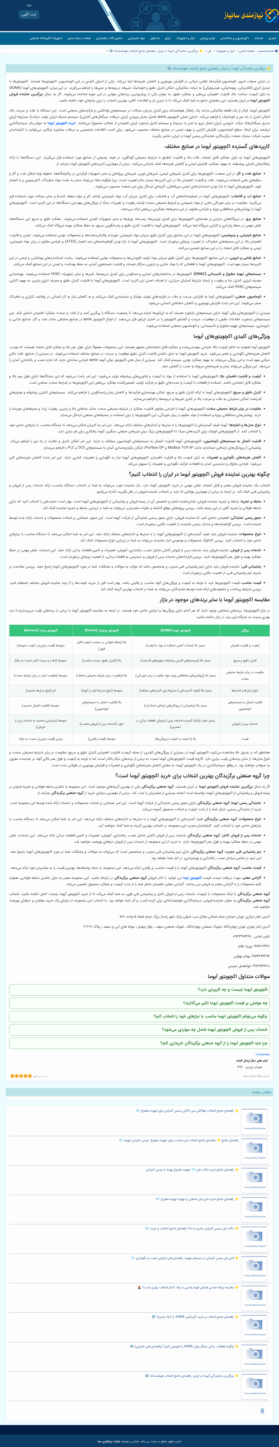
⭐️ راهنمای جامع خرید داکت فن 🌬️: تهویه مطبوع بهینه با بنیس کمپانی (192, 1169)
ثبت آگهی (29, 14)
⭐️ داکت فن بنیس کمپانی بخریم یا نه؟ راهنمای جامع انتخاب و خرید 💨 (192, 1228)
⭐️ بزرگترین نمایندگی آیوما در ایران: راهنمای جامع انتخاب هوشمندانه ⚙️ (155, 51)
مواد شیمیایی (136, 38)
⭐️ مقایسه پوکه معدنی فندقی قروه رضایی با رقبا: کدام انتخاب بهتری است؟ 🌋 (188, 1287)
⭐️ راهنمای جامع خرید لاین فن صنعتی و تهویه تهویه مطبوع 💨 (197, 1199)
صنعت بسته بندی (79, 38)
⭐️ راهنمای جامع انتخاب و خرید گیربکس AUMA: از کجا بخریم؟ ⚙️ (195, 1316)
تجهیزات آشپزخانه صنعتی (46, 38)
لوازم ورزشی (207, 38)
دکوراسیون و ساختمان (234, 38)
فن (209, 51)
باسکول (155, 38)
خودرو (272, 38)
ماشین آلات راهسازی (109, 38)
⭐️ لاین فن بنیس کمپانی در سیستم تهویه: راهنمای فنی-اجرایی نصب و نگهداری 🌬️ (185, 1258)
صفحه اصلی (247, 51)
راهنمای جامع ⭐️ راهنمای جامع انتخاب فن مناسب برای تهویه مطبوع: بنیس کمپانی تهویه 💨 (179, 1140)
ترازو (168, 38)
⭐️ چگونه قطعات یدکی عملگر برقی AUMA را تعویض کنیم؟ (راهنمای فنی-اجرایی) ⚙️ (184, 1346)
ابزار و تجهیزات (185, 38)
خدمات (258, 38)
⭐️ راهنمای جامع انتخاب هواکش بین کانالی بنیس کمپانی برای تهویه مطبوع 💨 (187, 1110)
